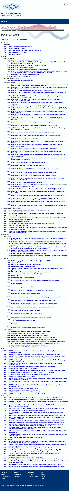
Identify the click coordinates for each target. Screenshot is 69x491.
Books (9, 236)
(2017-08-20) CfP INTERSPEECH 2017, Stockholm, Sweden (28, 65)
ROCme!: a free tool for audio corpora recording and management (30, 331)
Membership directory (34, 476)
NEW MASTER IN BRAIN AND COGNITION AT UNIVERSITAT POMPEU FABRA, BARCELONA (36, 214)
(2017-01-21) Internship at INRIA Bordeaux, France (23, 388)
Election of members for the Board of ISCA (21, 46)
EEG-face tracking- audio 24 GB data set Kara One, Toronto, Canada (31, 317)
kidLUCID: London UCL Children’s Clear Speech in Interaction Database (32, 290)
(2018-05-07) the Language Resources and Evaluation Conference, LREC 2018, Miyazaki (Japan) (39, 205)
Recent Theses (7, 439)
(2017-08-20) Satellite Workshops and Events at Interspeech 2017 (30, 69)
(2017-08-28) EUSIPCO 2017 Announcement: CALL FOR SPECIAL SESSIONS (34, 172)
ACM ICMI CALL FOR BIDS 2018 (18, 225)
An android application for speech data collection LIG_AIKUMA (29, 345)
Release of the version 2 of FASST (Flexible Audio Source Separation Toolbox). (34, 339)
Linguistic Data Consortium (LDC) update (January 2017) (28, 327)
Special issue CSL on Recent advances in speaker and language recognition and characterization (36, 415)
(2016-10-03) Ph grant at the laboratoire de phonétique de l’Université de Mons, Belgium (34, 354)
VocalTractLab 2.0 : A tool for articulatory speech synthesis (28, 333)
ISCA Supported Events (14, 78)
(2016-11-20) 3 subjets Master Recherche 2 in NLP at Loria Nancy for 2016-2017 (31, 372)
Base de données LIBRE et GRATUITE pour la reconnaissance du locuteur (33, 300)
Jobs (4, 349)
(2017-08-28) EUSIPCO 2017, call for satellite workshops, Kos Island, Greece (33, 175)
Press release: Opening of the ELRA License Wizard (26, 313)
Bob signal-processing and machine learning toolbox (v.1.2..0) (29, 335)
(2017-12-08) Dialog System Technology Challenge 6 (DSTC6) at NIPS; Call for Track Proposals (39, 199)
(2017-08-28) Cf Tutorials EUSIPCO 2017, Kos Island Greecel (28, 162)
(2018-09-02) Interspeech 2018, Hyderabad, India (25, 74)
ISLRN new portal (16, 283)
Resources (6, 234)
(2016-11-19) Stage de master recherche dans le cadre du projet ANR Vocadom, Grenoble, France (36, 370)
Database (10, 259)
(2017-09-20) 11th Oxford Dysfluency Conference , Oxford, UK (29, 347)
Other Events (11, 82)
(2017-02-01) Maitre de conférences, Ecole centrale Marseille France (28, 394)
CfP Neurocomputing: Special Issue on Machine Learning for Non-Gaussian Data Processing (35, 397)
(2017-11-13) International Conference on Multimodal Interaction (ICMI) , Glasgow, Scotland (38, 195)
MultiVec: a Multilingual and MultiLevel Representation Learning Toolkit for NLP (34, 343)
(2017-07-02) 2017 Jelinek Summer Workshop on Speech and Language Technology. (35, 135)
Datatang (14, 323)
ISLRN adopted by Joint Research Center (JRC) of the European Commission (34, 303)
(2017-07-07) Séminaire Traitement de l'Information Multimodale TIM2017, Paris (34, 148)
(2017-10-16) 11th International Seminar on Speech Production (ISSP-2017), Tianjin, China (37, 189)
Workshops (17, 476)
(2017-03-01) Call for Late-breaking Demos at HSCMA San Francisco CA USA (33, 90)
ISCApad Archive (5, 30)
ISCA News (6, 44)
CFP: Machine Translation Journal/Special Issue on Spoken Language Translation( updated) (35, 399)
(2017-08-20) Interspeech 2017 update (22, 67)
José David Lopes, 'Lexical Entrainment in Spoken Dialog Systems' (28, 451)
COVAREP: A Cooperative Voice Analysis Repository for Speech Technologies (34, 337)
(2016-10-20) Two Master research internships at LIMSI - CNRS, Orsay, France (31, 358)
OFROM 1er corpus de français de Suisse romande (26, 264)
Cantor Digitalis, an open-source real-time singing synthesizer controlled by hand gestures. (38, 341)
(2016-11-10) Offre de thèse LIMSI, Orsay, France (22, 368)
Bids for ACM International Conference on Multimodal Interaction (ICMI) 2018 (31, 223)
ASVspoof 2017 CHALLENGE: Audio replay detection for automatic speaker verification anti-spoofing (38, 227)
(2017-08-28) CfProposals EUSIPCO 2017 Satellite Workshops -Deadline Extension (35, 168)
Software (9, 329)
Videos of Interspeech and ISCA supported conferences (24, 50)
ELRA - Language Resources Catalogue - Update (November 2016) (30, 261)
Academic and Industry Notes (11, 208)
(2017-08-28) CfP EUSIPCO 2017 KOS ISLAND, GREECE (27, 165)
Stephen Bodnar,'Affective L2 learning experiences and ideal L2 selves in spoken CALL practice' (36, 466)
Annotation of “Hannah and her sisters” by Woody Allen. (28, 273)
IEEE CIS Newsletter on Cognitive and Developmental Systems (26, 410)
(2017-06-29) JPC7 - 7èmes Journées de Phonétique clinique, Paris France (32, 132)
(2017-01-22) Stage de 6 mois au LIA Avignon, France (23, 390)
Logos (3, 478)
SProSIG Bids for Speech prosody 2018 (20, 219)
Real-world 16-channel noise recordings (23, 266)
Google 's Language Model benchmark (22, 277)
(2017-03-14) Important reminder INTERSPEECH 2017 (26, 60)
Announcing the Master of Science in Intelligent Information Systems (28, 210)
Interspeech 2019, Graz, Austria (20, 76)
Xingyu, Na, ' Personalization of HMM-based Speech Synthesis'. (27, 457)
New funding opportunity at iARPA (18, 221)
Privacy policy (45, 480)
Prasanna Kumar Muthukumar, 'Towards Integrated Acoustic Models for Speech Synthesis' (35, 464)
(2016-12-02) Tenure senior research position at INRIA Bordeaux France (29, 374)
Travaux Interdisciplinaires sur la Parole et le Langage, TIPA (25, 437)
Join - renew (31, 474)
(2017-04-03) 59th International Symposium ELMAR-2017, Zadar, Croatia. (32, 106)
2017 (12, 30)
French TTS (14, 275)
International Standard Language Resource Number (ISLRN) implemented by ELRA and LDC (38, 297)
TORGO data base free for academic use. (23, 320)
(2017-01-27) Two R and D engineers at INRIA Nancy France (25, 392)
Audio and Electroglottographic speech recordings (26, 310)
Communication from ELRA (16, 229)
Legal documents (6, 476)
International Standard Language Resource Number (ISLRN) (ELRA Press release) (35, 280)
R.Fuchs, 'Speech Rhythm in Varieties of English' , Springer (28, 253)
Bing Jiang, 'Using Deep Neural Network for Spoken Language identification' (30, 448)
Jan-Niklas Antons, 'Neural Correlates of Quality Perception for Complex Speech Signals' (34, 450)
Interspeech (18, 474)
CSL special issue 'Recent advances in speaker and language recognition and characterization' (36, 408)
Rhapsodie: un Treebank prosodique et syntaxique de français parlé (31, 272)
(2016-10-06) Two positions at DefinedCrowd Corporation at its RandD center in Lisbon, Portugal (36, 356)
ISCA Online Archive (14, 54)
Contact (43, 476)
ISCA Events (10, 58)
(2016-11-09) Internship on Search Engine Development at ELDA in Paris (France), (32, 366)
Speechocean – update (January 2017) (22, 287)
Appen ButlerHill (16, 262)
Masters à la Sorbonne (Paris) (17, 216)
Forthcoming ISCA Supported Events (22, 80)
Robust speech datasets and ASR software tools (25, 293)
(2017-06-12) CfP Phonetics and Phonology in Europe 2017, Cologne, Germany (34, 122)
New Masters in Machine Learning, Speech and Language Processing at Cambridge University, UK (37, 217)
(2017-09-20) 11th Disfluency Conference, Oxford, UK (26, 182)
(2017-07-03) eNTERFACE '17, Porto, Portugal (24, 138)
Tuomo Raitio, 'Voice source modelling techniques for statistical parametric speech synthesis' (35, 459)
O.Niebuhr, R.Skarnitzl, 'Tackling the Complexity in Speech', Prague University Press (36, 241)
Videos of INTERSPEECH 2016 (17, 52)
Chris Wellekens (23, 39)
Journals (5, 396)
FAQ (43, 478)
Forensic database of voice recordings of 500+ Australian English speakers (33, 307)
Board (3, 474)
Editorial (5, 42)
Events (5, 56)
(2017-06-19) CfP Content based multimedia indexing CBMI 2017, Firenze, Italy (34, 125)
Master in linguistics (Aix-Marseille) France (21, 212)
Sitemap (44, 474)
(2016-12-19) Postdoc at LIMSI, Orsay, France (21, 376)
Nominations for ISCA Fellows (17, 48)
